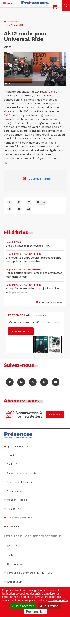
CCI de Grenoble (16, 546)
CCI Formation (15, 564)
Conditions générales (19, 517)
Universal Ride (43, 95)
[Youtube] (56, 382)
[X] (9, 202)
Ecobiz (11, 555)
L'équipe (12, 455)
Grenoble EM (14, 581)
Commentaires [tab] (39, 178)
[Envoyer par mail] (19, 208)
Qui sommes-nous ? (18, 446)
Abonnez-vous (21, 331)
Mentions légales (17, 499)
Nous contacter (16, 491)
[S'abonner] (10, 414)
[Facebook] (19, 202)
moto (8, 47)
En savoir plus (58, 600)
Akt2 (7, 115)
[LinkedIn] (10, 382)
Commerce (13, 21)
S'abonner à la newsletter (22, 473)
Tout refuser (50, 606)
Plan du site (14, 508)
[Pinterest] (44, 382)
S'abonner (55, 414)
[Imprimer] (28, 208)
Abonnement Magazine (20, 482)
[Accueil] (35, 3)
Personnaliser (35, 611)
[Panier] (54, 7)
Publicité (12, 464)
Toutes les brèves (51, 302)
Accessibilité (14, 526)
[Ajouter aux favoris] (9, 208)
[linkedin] (28, 202)
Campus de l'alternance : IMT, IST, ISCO (29, 572)
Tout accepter (24, 606)
